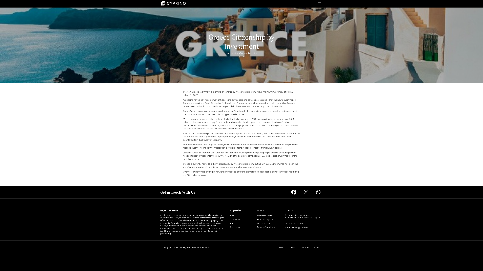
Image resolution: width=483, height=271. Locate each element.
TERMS (292, 247)
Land (232, 223)
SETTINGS (317, 247)
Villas (232, 216)
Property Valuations (266, 227)
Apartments (235, 219)
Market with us (263, 223)
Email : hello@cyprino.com (297, 227)
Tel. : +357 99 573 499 (294, 223)
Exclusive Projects (265, 219)
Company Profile (264, 216)
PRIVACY (282, 247)
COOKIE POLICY (304, 247)
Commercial (235, 227)
